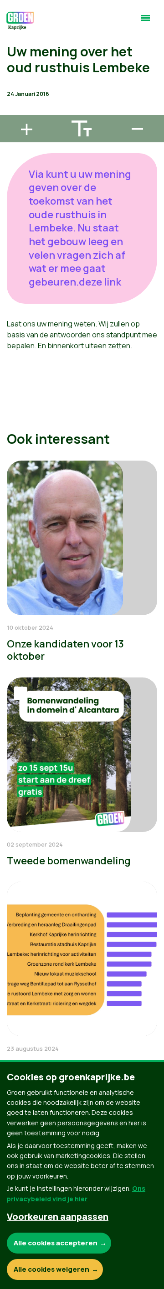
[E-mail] (14, 110)
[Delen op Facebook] (14, 59)
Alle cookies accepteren (55, 1243)
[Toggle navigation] (145, 22)
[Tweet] (14, 85)
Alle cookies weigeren (51, 1269)
